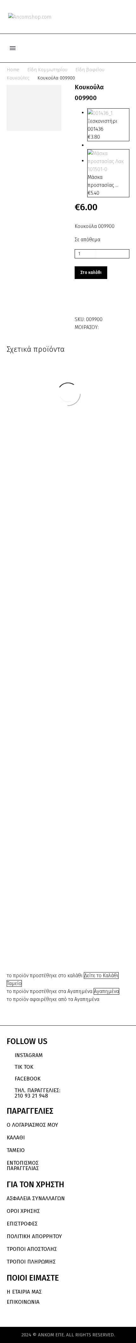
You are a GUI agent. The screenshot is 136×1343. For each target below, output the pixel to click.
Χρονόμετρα (95, 606)
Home (13, 70)
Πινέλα (48, 924)
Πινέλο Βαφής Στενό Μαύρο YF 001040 (41, 942)
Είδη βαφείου (89, 70)
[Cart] (126, 17)
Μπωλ (104, 776)
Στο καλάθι (91, 272)
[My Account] (105, 17)
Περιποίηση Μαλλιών (42, 922)
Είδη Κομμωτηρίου (47, 70)
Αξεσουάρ (36, 908)
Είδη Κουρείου (96, 774)
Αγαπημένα (106, 991)
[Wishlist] (116, 17)
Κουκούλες (18, 78)
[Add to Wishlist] (81, 301)
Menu (12, 48)
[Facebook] (104, 325)
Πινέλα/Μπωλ (40, 927)
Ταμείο (14, 983)
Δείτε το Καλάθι (101, 975)
